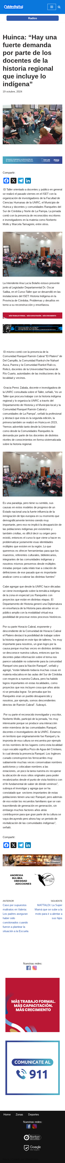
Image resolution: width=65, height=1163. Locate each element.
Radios (32, 18)
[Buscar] (59, 7)
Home (7, 1114)
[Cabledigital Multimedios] (13, 7)
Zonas (19, 1114)
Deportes (33, 1114)
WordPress (31, 1159)
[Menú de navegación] (51, 7)
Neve (6, 1159)
